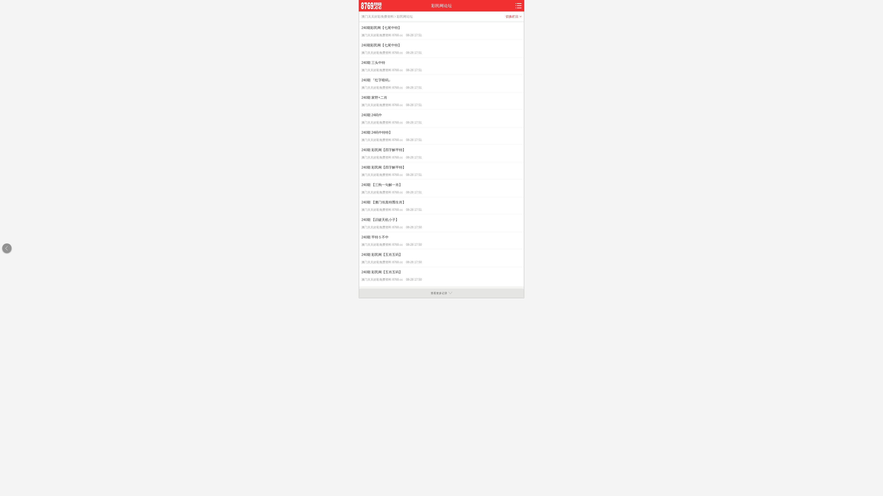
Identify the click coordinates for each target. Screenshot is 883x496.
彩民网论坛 (405, 16)
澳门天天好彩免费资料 (377, 16)
